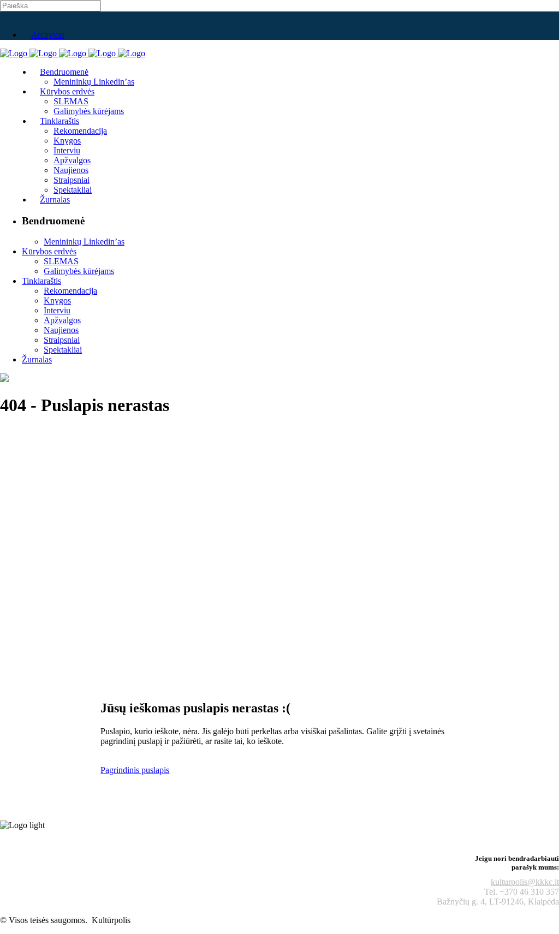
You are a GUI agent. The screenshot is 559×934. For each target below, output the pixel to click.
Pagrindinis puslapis (134, 770)
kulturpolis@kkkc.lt (525, 882)
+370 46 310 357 (529, 891)
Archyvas (47, 34)
